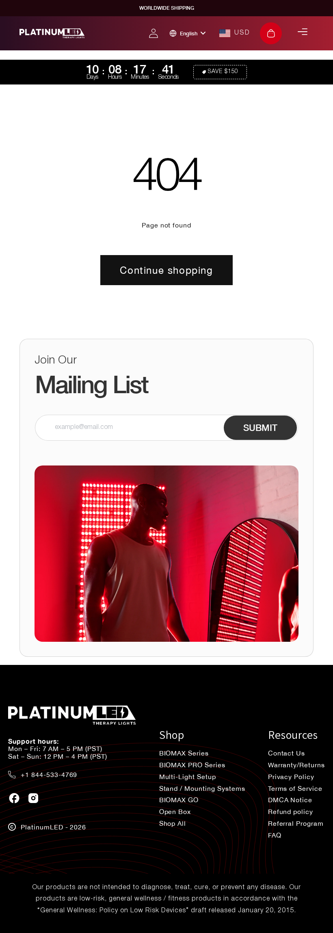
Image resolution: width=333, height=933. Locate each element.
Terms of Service (295, 788)
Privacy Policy (291, 776)
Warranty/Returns (296, 764)
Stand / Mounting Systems (202, 788)
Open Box (175, 811)
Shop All (172, 823)
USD (242, 33)
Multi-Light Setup (187, 776)
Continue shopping (166, 270)
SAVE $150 (223, 71)
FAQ (274, 835)
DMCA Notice (290, 799)
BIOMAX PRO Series (192, 764)
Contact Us (286, 753)
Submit (260, 427)
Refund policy (290, 811)
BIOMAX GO (179, 799)
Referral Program (296, 823)
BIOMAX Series (184, 753)
